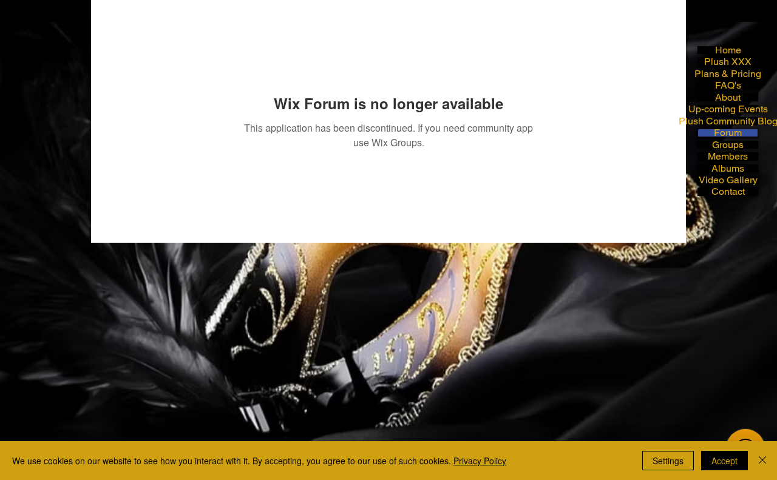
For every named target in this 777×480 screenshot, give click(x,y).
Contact (728, 191)
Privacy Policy (479, 461)
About (728, 97)
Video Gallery (728, 180)
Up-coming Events (728, 109)
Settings (668, 461)
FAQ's (728, 85)
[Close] (762, 460)
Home (728, 50)
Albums (727, 168)
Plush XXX (728, 61)
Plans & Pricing (728, 73)
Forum (728, 132)
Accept (724, 461)
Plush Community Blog (728, 121)
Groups (728, 144)
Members (728, 156)
